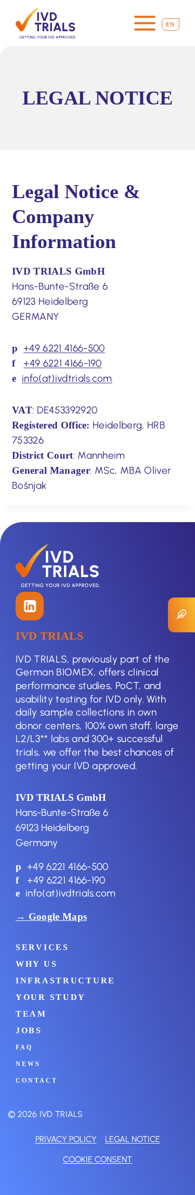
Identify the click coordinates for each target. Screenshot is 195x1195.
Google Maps (58, 916)
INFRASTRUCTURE (65, 980)
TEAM (31, 1013)
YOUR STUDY (51, 997)
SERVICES (42, 947)
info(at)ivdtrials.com (67, 378)
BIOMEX (75, 672)
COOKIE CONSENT (97, 1159)
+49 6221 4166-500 (64, 348)
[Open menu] (144, 22)
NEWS (28, 1064)
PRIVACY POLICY (66, 1139)
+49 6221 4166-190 (62, 363)
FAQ (24, 1047)
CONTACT (37, 1080)
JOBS (29, 1030)
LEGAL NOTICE (132, 1139)
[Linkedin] (30, 606)
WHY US (36, 963)
